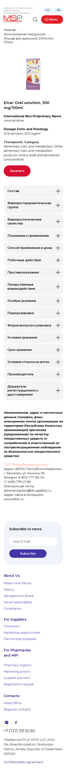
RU (58, 9)
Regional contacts (17, 709)
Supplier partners (17, 678)
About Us (12, 576)
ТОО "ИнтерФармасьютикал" (26, 464)
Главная (10, 30)
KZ (47, 9)
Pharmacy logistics (17, 665)
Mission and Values (17, 583)
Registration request (19, 684)
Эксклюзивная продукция (25, 34)
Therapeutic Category (21, 142)
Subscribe (28, 553)
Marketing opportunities (22, 632)
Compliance (12, 608)
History (9, 589)
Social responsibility (18, 602)
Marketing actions (17, 671)
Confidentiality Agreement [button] (23, 762)
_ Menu (52, 19)
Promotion (12, 626)
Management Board (19, 596)
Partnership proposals (20, 639)
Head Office (13, 703)
